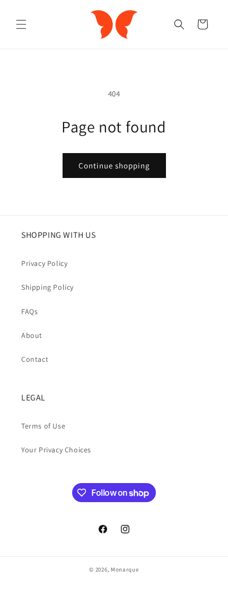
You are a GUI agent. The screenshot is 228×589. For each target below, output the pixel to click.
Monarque (125, 569)
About (31, 335)
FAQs (29, 311)
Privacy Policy (44, 263)
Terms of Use (43, 426)
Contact (34, 359)
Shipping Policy (47, 287)
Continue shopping (114, 165)
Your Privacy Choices (56, 449)
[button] (21, 24)
